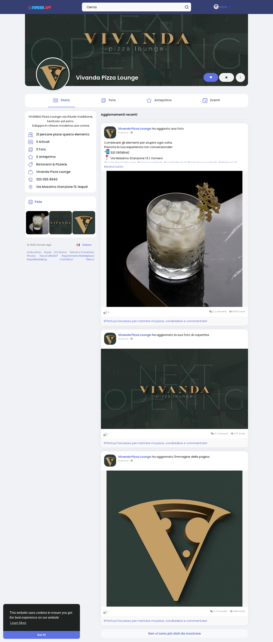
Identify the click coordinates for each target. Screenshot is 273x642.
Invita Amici (34, 252)
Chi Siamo (60, 252)
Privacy (31, 255)
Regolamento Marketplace (78, 255)
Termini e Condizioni (81, 252)
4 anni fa (123, 132)
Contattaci (66, 259)
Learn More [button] (18, 623)
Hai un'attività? (49, 255)
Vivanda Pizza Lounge (107, 78)
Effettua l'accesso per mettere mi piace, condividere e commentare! (155, 321)
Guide (47, 252)
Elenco (90, 259)
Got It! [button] (41, 634)
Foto (38, 202)
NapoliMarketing (37, 259)
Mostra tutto (113, 166)
